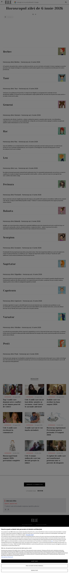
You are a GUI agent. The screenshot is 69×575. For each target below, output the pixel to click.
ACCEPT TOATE (34, 561)
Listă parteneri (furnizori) (7, 557)
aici (52, 541)
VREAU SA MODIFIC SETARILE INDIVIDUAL (34, 565)
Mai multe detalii (29, 534)
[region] (34, 551)
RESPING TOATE (34, 570)
